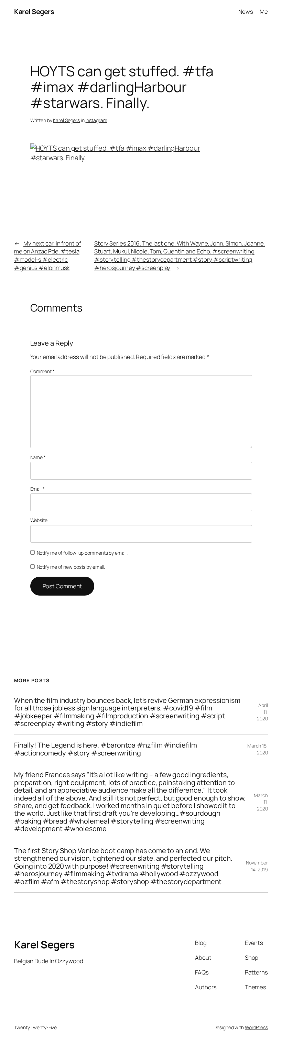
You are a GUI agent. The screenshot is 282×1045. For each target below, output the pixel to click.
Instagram (96, 120)
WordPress (256, 1027)
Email (37, 489)
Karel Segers (34, 11)
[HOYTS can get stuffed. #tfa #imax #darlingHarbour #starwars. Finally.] (141, 157)
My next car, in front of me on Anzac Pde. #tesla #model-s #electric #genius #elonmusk (47, 255)
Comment (42, 371)
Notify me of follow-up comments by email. (82, 552)
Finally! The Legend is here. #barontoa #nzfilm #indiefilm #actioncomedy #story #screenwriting (105, 749)
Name (38, 457)
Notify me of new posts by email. (71, 567)
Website (38, 520)
